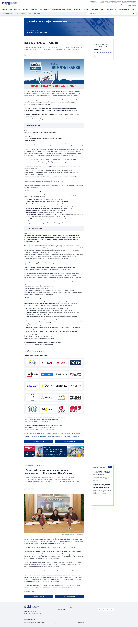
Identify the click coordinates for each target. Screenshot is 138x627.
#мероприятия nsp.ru (30, 433)
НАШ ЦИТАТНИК (94, 1)
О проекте (61, 609)
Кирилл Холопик (132, 5)
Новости (4, 9)
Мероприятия (111, 9)
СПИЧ (102, 9)
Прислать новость (36, 13)
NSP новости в (37, 441)
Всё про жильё (44, 9)
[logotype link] (9, 3)
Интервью (94, 9)
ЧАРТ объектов (15, 9)
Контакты (61, 606)
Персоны (86, 9)
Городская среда (124, 9)
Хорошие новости (99, 467)
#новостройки (76, 433)
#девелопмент (41, 433)
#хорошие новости (29, 591)
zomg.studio (81, 623)
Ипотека (25, 9)
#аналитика (76, 436)
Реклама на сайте (73, 606)
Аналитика (34, 9)
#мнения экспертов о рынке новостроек (35, 436)
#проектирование (65, 433)
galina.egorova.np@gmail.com (103, 52)
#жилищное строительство (55, 436)
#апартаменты (67, 436)
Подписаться (22, 13)
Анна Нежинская (28, 465)
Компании (77, 9)
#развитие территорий (53, 433)
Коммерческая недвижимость (61, 9)
